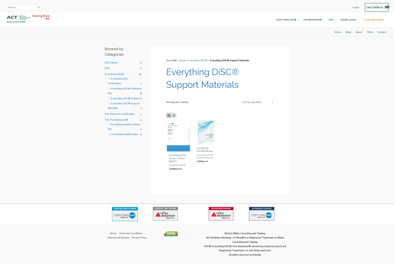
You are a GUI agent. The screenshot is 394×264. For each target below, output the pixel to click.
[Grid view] (168, 115)
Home (182, 60)
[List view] (174, 115)
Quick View (179, 149)
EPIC (107, 68)
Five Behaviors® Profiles (124, 134)
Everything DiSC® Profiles (125, 98)
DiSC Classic (111, 62)
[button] (297, 19)
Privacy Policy (139, 237)
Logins (355, 7)
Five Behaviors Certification (120, 114)
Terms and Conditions (131, 233)
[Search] (39, 7)
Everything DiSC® (114, 74)
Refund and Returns (118, 237)
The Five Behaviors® (116, 119)
